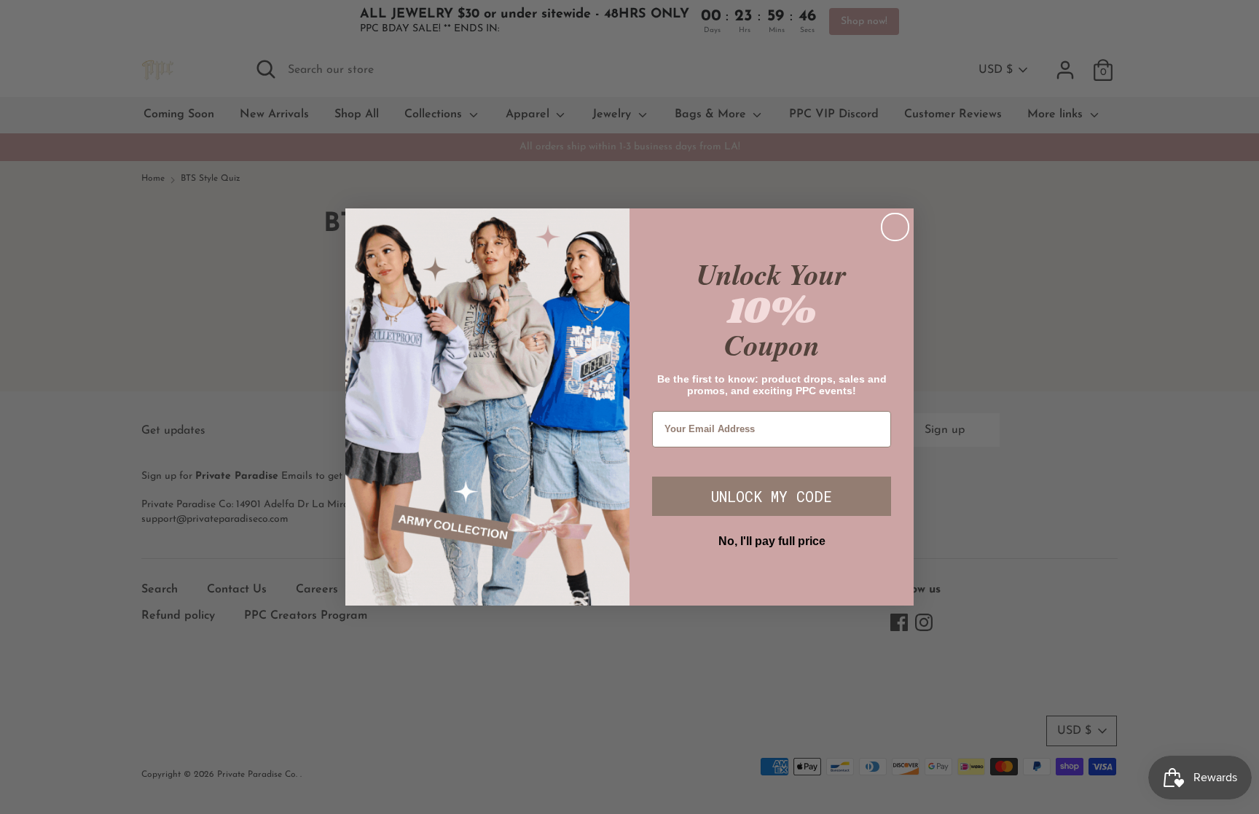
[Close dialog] (895, 227)
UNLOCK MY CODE (771, 496)
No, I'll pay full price (771, 541)
